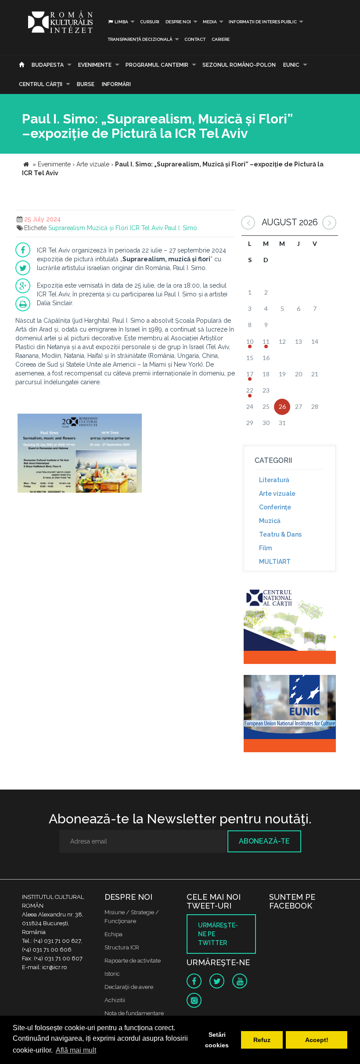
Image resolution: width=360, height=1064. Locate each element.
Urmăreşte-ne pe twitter (218, 934)
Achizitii (114, 1000)
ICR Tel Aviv (146, 227)
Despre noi (178, 21)
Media (210, 21)
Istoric (112, 973)
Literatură (274, 479)
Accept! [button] (316, 1039)
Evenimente (95, 65)
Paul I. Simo (181, 227)
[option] (79, 454)
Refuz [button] (261, 1039)
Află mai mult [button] (76, 1050)
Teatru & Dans (280, 534)
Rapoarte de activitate (132, 960)
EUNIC (291, 65)
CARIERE (221, 39)
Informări (116, 84)
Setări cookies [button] (217, 1040)
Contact (194, 39)
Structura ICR (121, 947)
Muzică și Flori (107, 227)
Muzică (270, 520)
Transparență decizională (140, 39)
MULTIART (275, 561)
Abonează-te (264, 841)
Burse (85, 84)
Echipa (113, 934)
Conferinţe (275, 507)
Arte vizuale (277, 493)
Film (265, 548)
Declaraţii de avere (128, 987)
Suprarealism (66, 227)
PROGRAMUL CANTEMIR (157, 65)
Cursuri (149, 21)
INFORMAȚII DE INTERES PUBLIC (263, 21)
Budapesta (48, 65)
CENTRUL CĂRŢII (40, 84)
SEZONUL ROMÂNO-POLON (239, 65)
